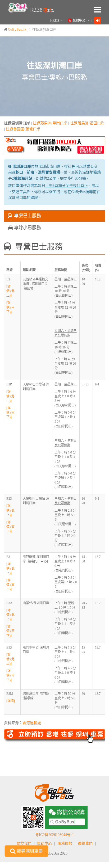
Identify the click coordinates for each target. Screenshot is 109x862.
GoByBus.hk (17, 29)
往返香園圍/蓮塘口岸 (23, 129)
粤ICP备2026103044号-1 (54, 835)
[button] (11, 145)
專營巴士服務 (26, 215)
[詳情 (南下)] (10, 307)
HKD (54, 20)
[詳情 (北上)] (10, 291)
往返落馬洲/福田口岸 (87, 123)
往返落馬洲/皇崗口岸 (50, 123)
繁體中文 (79, 20)
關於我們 (24, 844)
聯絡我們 (85, 844)
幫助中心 (44, 844)
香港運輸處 (31, 723)
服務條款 (64, 844)
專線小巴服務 (27, 227)
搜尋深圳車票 (29, 850)
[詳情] (10, 701)
